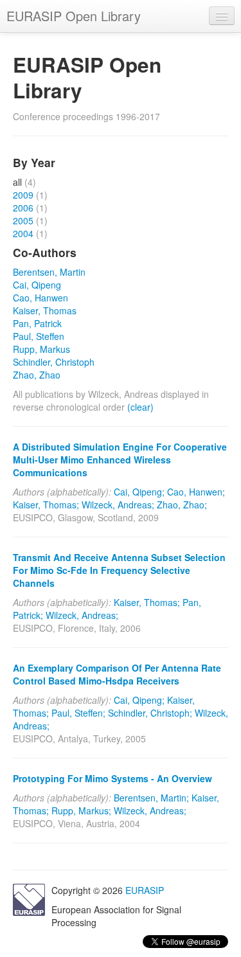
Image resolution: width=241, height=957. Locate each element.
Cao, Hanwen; (196, 491)
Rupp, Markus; (81, 810)
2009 (23, 194)
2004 (23, 233)
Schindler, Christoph (53, 361)
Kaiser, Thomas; (46, 504)
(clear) (140, 406)
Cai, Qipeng (37, 284)
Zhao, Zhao (36, 374)
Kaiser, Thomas (44, 310)
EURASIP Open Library (73, 15)
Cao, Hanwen (40, 297)
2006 (23, 207)
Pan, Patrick (37, 323)
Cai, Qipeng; (139, 491)
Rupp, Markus (41, 349)
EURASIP (144, 890)
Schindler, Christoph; (150, 712)
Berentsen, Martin (49, 271)
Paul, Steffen (38, 336)
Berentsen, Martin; (151, 797)
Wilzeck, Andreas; (118, 504)
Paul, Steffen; (78, 712)
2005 (23, 220)
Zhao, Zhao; (182, 504)
